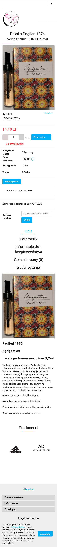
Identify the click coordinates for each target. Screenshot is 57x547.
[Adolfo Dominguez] (41, 449)
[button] (28, 497)
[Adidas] (15, 449)
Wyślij (27, 220)
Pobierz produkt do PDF (19, 190)
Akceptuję (45, 534)
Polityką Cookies (18, 527)
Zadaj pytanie (12, 181)
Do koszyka (39, 137)
